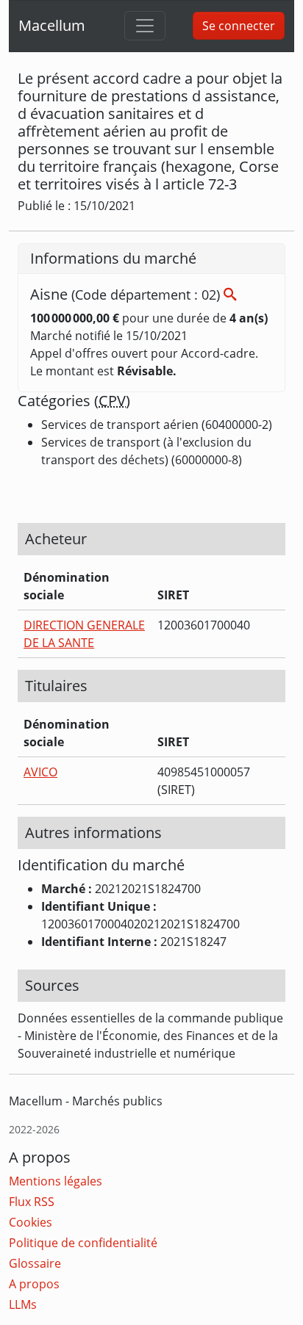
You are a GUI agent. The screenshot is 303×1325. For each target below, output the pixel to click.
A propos (34, 1284)
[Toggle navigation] (144, 25)
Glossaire (35, 1263)
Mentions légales (55, 1181)
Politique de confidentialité (83, 1243)
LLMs (23, 1304)
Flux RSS (31, 1202)
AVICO (40, 772)
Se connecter (238, 26)
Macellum (51, 25)
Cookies (30, 1222)
